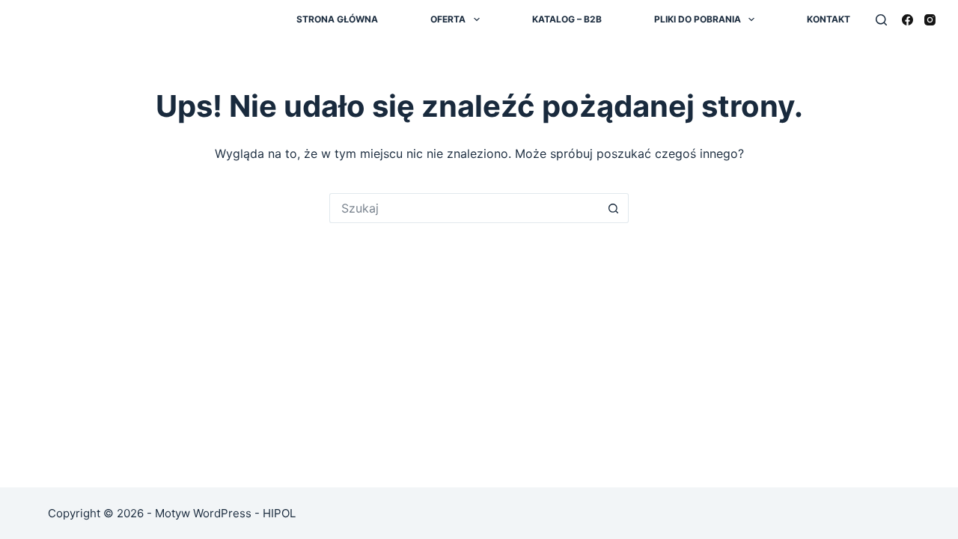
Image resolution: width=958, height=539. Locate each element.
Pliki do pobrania (697, 19)
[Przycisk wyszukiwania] (614, 208)
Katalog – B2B (567, 19)
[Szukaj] (881, 19)
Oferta (448, 19)
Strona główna (337, 19)
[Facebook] (907, 19)
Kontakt (828, 19)
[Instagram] (930, 19)
